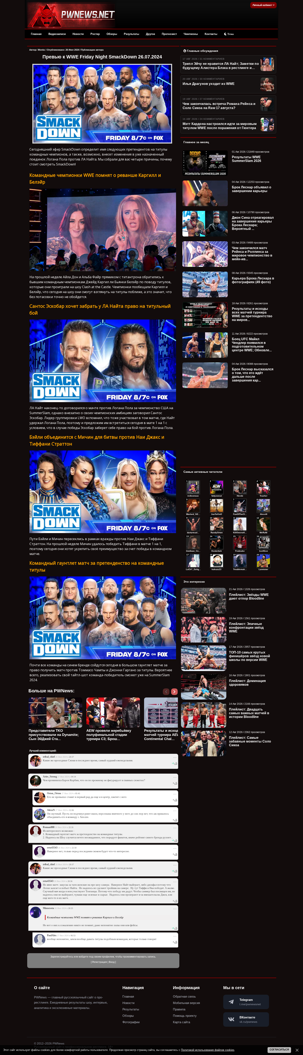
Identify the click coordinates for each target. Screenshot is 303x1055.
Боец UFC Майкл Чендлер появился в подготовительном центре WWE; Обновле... (252, 344)
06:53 (73, 935)
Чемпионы (191, 34)
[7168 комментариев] (263, 506)
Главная (36, 34)
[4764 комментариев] (217, 561)
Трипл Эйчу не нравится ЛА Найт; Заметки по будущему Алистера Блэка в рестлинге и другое (221, 66)
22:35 (71, 827)
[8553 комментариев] (217, 506)
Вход (112, 962)
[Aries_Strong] (35, 785)
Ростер (95, 34)
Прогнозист (169, 34)
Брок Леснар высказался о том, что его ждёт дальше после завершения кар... (252, 374)
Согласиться (279, 1049)
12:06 (71, 810)
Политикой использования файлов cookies (207, 1049)
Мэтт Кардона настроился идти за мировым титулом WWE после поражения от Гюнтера (220, 126)
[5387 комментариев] (263, 542)
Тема (230, 34)
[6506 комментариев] (263, 524)
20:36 (70, 881)
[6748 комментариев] (240, 524)
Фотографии (131, 1022)
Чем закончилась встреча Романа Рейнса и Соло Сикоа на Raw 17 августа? (219, 106)
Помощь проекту (185, 1015)
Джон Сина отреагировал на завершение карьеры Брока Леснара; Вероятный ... (253, 223)
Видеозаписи (57, 34)
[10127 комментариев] (240, 487)
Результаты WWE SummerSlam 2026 (246, 159)
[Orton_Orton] (39, 802)
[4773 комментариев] (193, 561)
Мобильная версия (186, 1003)
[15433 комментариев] (193, 487)
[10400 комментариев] (217, 487)
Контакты (211, 34)
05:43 (77, 793)
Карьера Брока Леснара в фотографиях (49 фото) (253, 280)
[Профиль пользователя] (35, 836)
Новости (78, 34)
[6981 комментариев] (217, 524)
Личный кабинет (262, 5)
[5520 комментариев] (240, 542)
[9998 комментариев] (263, 487)
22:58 (74, 848)
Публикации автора (92, 50)
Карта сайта (181, 1022)
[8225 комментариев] (240, 506)
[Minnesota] (35, 917)
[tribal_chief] (35, 765)
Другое (150, 34)
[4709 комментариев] (263, 561)
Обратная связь (184, 996)
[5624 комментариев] (217, 542)
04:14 (73, 777)
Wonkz (41, 50)
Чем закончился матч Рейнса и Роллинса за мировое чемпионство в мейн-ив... (252, 253)
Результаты (131, 34)
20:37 (71, 757)
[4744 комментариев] (240, 561)
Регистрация (99, 962)
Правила (179, 1009)
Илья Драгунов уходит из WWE (209, 84)
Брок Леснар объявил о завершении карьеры (251, 189)
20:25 (70, 908)
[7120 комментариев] (193, 524)
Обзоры (112, 34)
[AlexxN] (39, 819)
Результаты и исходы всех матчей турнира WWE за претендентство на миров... (252, 314)
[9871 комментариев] (193, 506)
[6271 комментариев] (193, 542)
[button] (175, 692)
